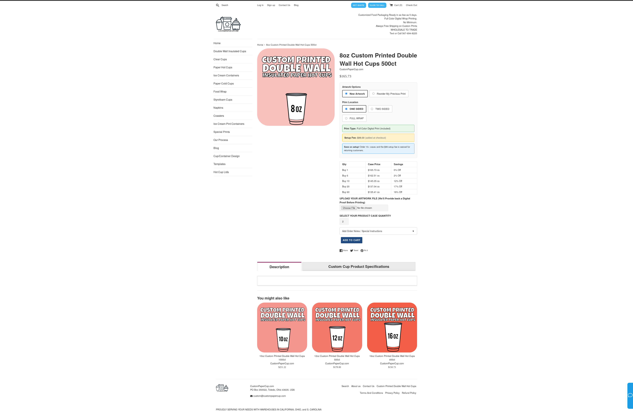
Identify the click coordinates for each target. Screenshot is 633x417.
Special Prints (221, 132)
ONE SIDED (356, 109)
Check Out (411, 5)
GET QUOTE (358, 5)
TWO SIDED (382, 108)
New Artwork (357, 93)
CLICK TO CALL (377, 5)
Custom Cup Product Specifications (358, 266)
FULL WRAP (357, 118)
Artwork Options (351, 86)
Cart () (398, 5)
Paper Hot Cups (222, 67)
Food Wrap (219, 91)
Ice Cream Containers (226, 75)
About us (356, 386)
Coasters (218, 116)
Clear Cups (220, 59)
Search (345, 386)
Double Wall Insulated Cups (229, 51)
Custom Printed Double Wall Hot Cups (396, 386)
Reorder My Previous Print (391, 93)
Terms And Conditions (371, 392)
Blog (296, 5)
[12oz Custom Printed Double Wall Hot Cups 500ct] (337, 327)
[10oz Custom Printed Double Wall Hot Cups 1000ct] (282, 327)
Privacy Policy (392, 392)
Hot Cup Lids (221, 172)
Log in (260, 5)
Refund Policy (409, 392)
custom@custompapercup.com (269, 395)
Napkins (218, 107)
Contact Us (284, 5)
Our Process (220, 140)
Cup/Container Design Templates (226, 160)
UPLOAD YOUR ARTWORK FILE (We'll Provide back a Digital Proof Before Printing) (375, 200)
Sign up (271, 5)
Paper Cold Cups (223, 83)
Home (217, 43)
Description (279, 266)
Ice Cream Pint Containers (228, 124)
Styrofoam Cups (222, 99)
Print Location (350, 102)
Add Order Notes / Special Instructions (378, 231)
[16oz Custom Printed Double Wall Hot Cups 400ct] (392, 327)
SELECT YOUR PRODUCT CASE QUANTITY (365, 215)
